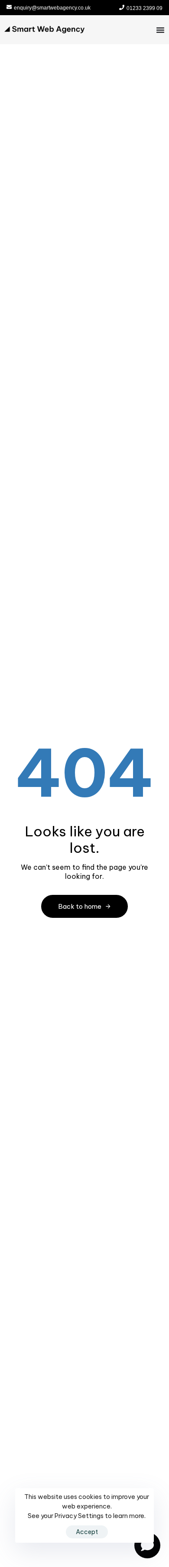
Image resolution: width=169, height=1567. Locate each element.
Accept (87, 1532)
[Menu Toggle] (160, 30)
